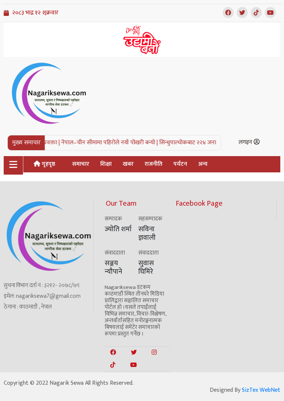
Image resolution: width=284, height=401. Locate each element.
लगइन (246, 142)
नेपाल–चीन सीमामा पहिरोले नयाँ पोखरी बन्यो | (107, 143)
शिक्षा (106, 164)
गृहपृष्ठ (47, 164)
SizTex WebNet (261, 390)
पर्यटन (180, 164)
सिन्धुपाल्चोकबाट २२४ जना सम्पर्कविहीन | (200, 143)
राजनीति (153, 164)
